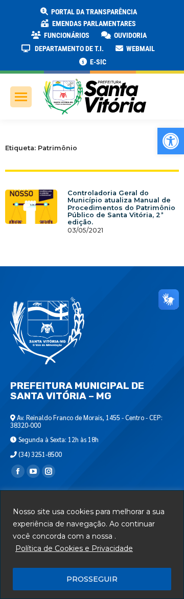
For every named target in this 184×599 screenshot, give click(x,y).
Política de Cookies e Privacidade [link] (74, 548)
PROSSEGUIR (92, 579)
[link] (170, 141)
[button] (164, 15)
